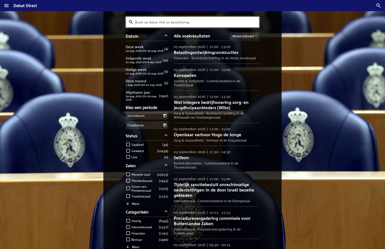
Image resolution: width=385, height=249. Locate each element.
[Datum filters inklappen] (166, 36)
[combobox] (192, 22)
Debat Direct (25, 5)
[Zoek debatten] (378, 5)
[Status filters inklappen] (166, 136)
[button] (147, 48)
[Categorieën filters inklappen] (166, 212)
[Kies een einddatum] (165, 125)
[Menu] (6, 5)
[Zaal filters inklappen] (166, 165)
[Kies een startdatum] (165, 115)
